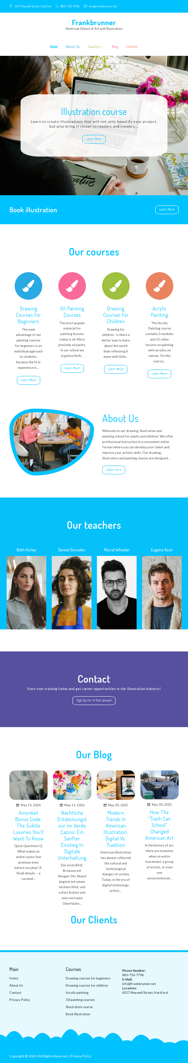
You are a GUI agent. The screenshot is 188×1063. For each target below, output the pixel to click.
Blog (115, 47)
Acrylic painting (159, 311)
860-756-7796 (70, 6)
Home (54, 47)
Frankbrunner (94, 22)
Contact (132, 47)
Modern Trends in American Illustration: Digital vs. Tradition (116, 829)
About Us (73, 47)
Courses (94, 47)
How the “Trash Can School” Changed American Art (159, 825)
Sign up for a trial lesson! (96, 700)
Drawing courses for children (116, 315)
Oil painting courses (72, 311)
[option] (94, 125)
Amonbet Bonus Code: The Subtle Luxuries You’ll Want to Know (28, 826)
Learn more (113, 471)
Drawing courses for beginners (28, 315)
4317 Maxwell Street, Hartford (33, 6)
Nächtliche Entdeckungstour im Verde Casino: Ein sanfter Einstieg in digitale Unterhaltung (72, 835)
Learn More (96, 140)
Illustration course (94, 111)
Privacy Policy (19, 1000)
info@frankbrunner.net (103, 6)
